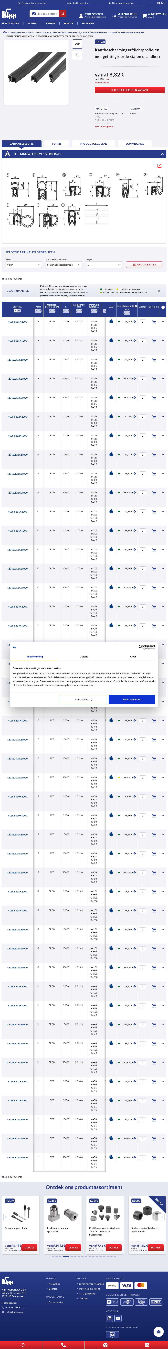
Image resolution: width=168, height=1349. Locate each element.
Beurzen (53, 1288)
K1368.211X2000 (17, 511)
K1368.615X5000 (17, 910)
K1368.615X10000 (17, 929)
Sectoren (88, 23)
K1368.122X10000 (17, 454)
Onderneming (56, 1302)
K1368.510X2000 (17, 796)
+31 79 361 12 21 (15, 1307)
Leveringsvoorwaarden (91, 1284)
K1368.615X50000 (17, 967)
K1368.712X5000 (17, 1005)
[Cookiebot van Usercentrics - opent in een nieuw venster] (141, 647)
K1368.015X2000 (17, 321)
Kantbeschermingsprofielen (127, 32)
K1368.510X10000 (17, 834)
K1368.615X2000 (17, 891)
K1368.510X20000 (17, 853)
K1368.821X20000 (17, 1138)
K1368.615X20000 (17, 948)
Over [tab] (133, 656)
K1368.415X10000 (17, 739)
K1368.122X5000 (17, 435)
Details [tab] (84, 656)
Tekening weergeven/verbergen (37, 153)
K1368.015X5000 (17, 340)
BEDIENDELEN (17, 32)
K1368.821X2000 (17, 1081)
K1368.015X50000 (17, 397)
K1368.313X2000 (17, 606)
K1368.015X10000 (17, 359)
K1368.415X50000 (17, 777)
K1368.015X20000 (17, 378)
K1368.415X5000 (17, 720)
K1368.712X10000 (17, 1024)
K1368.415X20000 (17, 758)
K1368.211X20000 (17, 568)
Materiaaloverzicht (89, 1288)
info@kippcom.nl (14, 1312)
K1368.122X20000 (17, 473)
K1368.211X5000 (17, 530)
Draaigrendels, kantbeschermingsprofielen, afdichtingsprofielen (67, 32)
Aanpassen (81, 699)
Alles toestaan (131, 699)
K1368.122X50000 (17, 492)
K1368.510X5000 (17, 815)
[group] (20, 1225)
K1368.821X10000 (17, 1119)
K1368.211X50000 (17, 587)
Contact (83, 1298)
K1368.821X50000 (17, 1157)
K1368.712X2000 (17, 986)
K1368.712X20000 (17, 1043)
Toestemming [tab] (35, 656)
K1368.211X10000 (17, 549)
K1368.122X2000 (17, 416)
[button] (53, 1256)
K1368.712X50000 (17, 1062)
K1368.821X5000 (17, 1100)
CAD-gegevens (87, 1293)
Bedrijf (51, 23)
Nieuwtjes (54, 1284)
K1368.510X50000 (17, 872)
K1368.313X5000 (17, 625)
